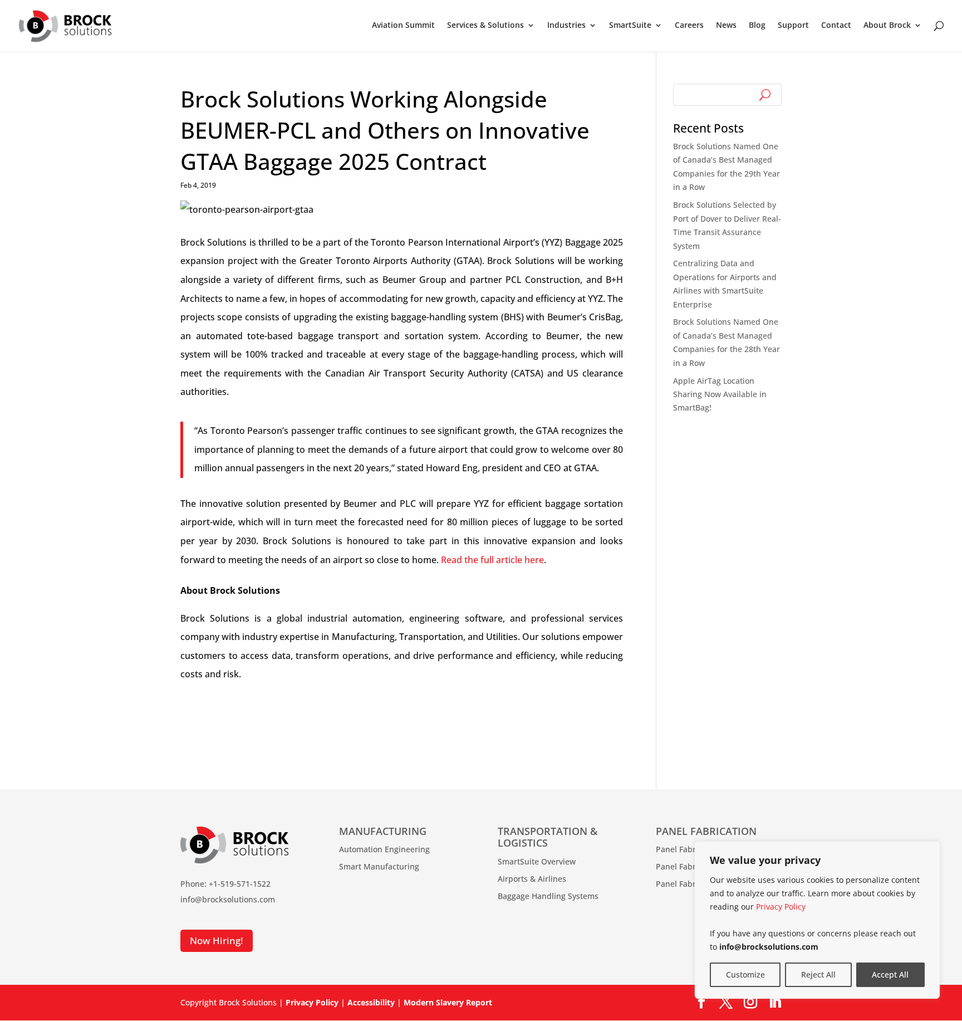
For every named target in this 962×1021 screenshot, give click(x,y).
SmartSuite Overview (537, 861)
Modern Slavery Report (448, 1002)
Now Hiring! (216, 940)
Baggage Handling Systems (548, 896)
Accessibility (371, 1002)
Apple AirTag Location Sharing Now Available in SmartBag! (720, 394)
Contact (836, 25)
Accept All (890, 974)
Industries (566, 25)
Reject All (818, 974)
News (726, 25)
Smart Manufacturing (379, 866)
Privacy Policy (781, 906)
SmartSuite (630, 25)
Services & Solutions (485, 25)
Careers (689, 25)
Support (793, 25)
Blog (757, 25)
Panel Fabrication (688, 849)
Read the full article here (492, 560)
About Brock (887, 25)
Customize (745, 974)
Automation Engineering (384, 849)
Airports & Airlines (532, 878)
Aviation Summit (403, 25)
